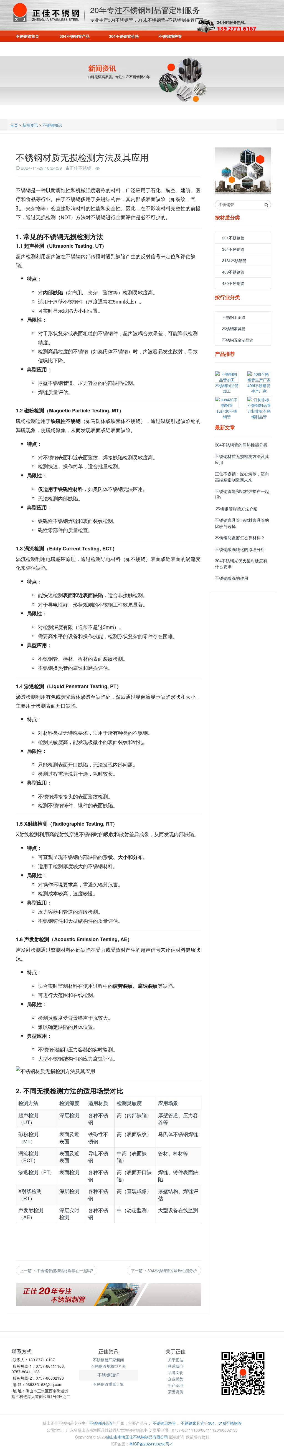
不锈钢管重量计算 (108, 1384)
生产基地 (175, 1385)
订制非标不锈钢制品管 (259, 413)
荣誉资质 (175, 1391)
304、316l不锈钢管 (225, 1423)
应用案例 (124, 48)
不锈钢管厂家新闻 (108, 1359)
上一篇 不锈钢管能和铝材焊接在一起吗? (56, 1270)
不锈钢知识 (52, 125)
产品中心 (89, 48)
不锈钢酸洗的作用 (231, 578)
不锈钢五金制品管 (237, 340)
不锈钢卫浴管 (233, 317)
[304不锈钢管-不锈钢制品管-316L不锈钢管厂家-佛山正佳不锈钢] (48, 12)
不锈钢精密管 (170, 36)
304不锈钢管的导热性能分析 (241, 445)
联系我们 (194, 48)
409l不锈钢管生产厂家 (258, 388)
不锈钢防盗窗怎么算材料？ (240, 537)
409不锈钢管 (233, 272)
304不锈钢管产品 (75, 36)
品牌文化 (175, 1372)
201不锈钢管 (233, 237)
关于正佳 (175, 1359)
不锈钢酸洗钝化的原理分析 (240, 549)
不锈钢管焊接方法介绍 (236, 509)
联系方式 (22, 1351)
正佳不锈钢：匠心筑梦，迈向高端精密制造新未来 (242, 476)
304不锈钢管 (233, 249)
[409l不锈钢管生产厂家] (259, 377)
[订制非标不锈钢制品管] (259, 402)
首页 (14, 125)
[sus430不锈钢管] (227, 402)
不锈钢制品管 (101, 1423)
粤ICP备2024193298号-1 (151, 1444)
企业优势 (175, 1379)
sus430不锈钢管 (227, 413)
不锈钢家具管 (233, 328)
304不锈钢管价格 (124, 36)
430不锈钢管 (233, 283)
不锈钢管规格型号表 (108, 1366)
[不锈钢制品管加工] (227, 377)
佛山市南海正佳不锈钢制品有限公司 (137, 1437)
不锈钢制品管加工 (227, 388)
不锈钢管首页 (27, 36)
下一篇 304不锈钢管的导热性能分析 (164, 1270)
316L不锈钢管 (234, 260)
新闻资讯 (159, 48)
